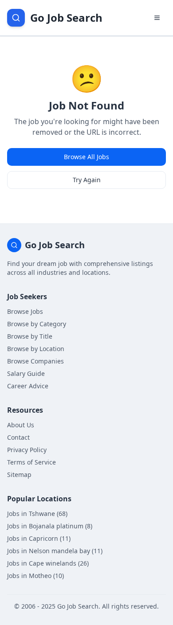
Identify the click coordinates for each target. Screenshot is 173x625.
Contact (18, 437)
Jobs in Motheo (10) (35, 575)
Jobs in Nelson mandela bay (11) (54, 551)
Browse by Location (35, 348)
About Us (20, 425)
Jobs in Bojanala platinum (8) (49, 526)
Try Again (87, 180)
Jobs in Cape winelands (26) (48, 563)
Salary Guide (26, 373)
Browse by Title (29, 336)
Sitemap (19, 474)
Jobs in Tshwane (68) (37, 513)
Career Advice (27, 386)
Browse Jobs (25, 311)
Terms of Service (31, 462)
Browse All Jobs (86, 156)
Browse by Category (36, 324)
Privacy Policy (27, 449)
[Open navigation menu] (157, 18)
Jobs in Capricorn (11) (39, 538)
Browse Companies (35, 361)
